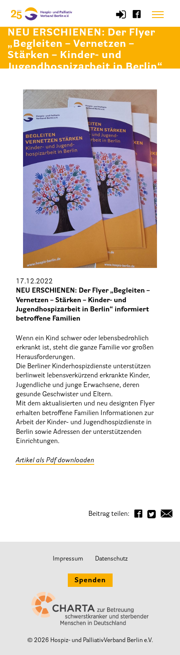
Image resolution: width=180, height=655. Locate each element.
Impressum (68, 559)
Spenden (90, 580)
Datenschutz (111, 559)
